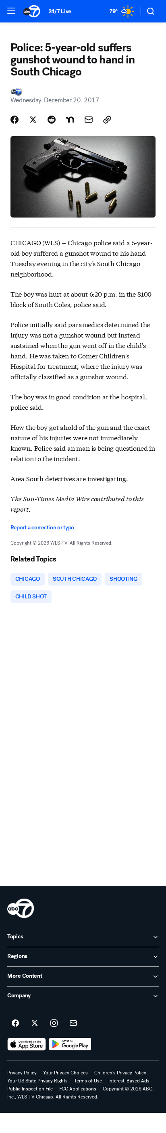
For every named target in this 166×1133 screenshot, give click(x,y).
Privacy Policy (22, 1072)
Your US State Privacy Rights (37, 1080)
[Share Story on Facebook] (14, 119)
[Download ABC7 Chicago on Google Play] (70, 1044)
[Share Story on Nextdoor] (70, 119)
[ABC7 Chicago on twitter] (35, 1023)
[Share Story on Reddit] (51, 119)
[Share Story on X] (33, 119)
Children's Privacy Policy (120, 1072)
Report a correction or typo (42, 527)
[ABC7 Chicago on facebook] (15, 1023)
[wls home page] (20, 908)
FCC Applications (77, 1088)
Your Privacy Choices (65, 1072)
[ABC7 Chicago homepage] (31, 11)
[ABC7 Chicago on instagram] (54, 1023)
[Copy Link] (107, 119)
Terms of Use (88, 1080)
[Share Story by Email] (88, 119)
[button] (11, 11)
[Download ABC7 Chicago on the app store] (26, 1044)
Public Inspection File (30, 1088)
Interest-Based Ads (128, 1080)
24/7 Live (59, 11)
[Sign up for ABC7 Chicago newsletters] (73, 1023)
